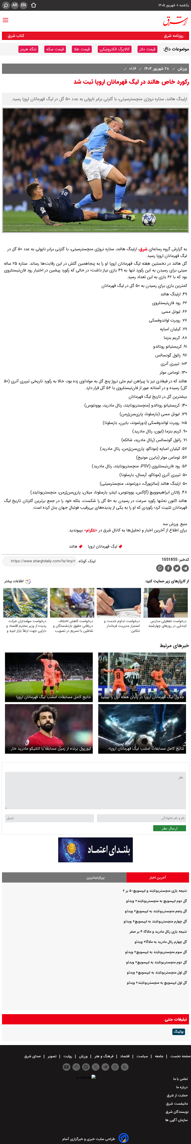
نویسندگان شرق (177, 1112)
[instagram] (115, 1067)
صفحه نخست (180, 1056)
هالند (74, 546)
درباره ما (182, 1087)
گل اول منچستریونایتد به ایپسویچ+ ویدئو (157, 972)
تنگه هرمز (28, 49)
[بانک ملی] (95, 861)
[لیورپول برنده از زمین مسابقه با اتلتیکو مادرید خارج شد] (49, 729)
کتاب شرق (16, 36)
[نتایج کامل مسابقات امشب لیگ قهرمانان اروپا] (49, 677)
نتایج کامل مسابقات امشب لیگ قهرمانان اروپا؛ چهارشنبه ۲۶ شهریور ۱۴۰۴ (146, 748)
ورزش (181, 69)
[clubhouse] (76, 1067)
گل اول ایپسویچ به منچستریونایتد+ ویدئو (157, 982)
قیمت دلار (147, 49)
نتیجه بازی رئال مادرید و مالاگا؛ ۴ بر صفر (158, 931)
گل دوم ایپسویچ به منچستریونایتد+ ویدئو (156, 901)
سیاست (142, 1056)
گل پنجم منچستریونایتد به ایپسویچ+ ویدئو (156, 911)
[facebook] (168, 569)
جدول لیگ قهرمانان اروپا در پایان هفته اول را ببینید (142, 697)
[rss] (125, 1067)
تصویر (52, 1056)
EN (23, 5)
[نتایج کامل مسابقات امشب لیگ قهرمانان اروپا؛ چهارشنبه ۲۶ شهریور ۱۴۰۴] (142, 729)
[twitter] (177, 569)
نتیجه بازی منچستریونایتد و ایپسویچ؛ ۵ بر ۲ (155, 891)
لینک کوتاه (86, 561)
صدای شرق (33, 1056)
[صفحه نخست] (32, 5)
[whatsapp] (160, 568)
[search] (6, 5)
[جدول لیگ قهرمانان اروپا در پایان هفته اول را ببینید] (142, 677)
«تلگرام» (90, 530)
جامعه (159, 1056)
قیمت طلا (82, 49)
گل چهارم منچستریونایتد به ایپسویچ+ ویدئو (155, 921)
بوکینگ (179, 1031)
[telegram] (185, 569)
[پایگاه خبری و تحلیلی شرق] (175, 21)
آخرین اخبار (157, 877)
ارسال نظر (170, 828)
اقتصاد (125, 1056)
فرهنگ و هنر (104, 1056)
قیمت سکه (55, 49)
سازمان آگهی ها (177, 1120)
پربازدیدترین (95, 877)
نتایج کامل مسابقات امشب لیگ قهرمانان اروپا (53, 697)
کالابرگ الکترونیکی (115, 49)
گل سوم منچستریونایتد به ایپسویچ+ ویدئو (156, 952)
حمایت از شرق (178, 1095)
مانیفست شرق (177, 1103)
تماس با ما (181, 1079)
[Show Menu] (5, 18)
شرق (143, 249)
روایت (67, 1056)
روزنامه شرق (173, 36)
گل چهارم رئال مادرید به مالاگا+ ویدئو (161, 942)
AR (14, 5)
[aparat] (86, 1067)
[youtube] (66, 1067)
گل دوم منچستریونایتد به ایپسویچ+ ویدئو (156, 962)
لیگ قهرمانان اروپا (103, 546)
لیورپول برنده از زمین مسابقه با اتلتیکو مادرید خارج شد (49, 748)
